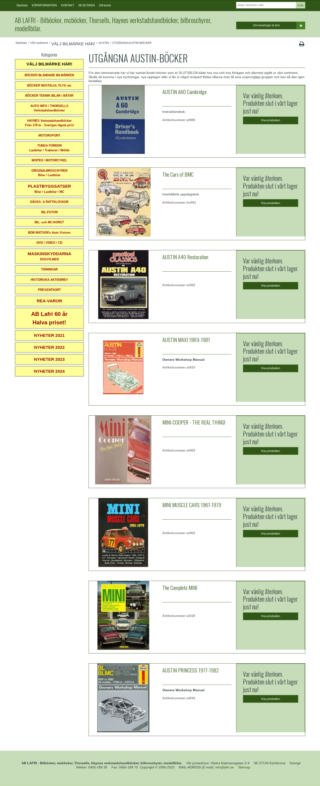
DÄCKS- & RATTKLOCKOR (49, 202)
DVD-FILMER (49, 256)
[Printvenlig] (301, 45)
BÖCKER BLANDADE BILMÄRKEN (49, 75)
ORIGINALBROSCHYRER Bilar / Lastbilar (49, 173)
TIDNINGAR (49, 269)
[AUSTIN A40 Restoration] (123, 284)
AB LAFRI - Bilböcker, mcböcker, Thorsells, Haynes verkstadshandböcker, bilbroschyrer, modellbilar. (113, 24)
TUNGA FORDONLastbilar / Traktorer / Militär (49, 148)
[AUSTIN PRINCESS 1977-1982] (123, 698)
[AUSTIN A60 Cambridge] (123, 119)
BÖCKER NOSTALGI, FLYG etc (49, 85)
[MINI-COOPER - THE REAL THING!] (123, 450)
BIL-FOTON (49, 212)
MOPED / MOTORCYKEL (49, 160)
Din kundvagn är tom (266, 25)
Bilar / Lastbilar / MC (49, 189)
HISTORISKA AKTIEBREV (49, 279)
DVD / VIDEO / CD (49, 242)
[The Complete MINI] (123, 615)
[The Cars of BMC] (123, 202)
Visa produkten (270, 120)
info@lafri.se (224, 767)
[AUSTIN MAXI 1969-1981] (123, 367)
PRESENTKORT (49, 290)
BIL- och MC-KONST (49, 222)
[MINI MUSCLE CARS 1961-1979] (123, 532)
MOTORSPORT (49, 135)
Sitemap (244, 767)
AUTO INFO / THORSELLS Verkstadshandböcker (49, 108)
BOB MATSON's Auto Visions (49, 232)
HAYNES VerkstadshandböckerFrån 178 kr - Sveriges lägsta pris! (49, 123)
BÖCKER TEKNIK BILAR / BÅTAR (49, 95)
